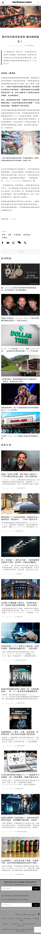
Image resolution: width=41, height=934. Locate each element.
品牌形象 (26, 235)
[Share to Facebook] (1, 25)
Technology (21, 660)
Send (36, 888)
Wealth (20, 617)
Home (4, 918)
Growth (21, 488)
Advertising (20, 925)
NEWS (19, 574)
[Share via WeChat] (16, 24)
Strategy (30, 45)
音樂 (9, 235)
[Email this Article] (6, 25)
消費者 (4, 237)
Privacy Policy (15, 924)
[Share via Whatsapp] (11, 25)
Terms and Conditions (28, 924)
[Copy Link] (21, 25)
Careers (5, 924)
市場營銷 (17, 235)
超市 (3, 235)
